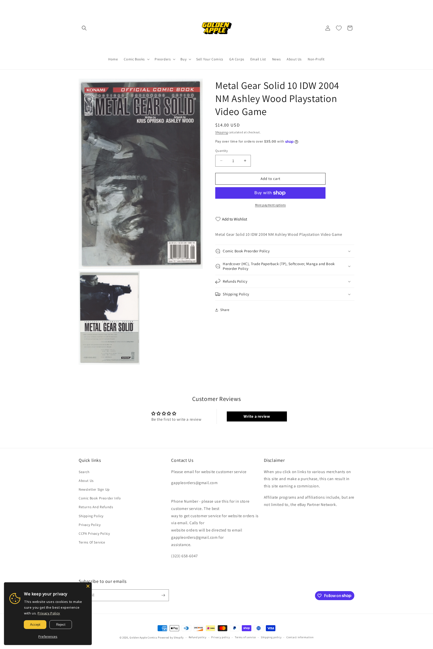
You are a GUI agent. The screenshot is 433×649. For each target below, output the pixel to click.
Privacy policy (220, 637)
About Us (86, 480)
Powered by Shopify (171, 637)
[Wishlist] (338, 28)
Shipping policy (271, 637)
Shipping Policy (91, 516)
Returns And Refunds (96, 507)
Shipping (221, 132)
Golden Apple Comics (143, 637)
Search (84, 472)
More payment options (270, 205)
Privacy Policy (89, 524)
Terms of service (245, 637)
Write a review (257, 416)
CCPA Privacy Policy (94, 533)
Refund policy (197, 637)
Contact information (299, 637)
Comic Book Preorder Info (100, 498)
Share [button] (225, 309)
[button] (84, 28)
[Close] (87, 586)
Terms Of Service (92, 542)
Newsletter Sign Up (94, 489)
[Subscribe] (163, 595)
